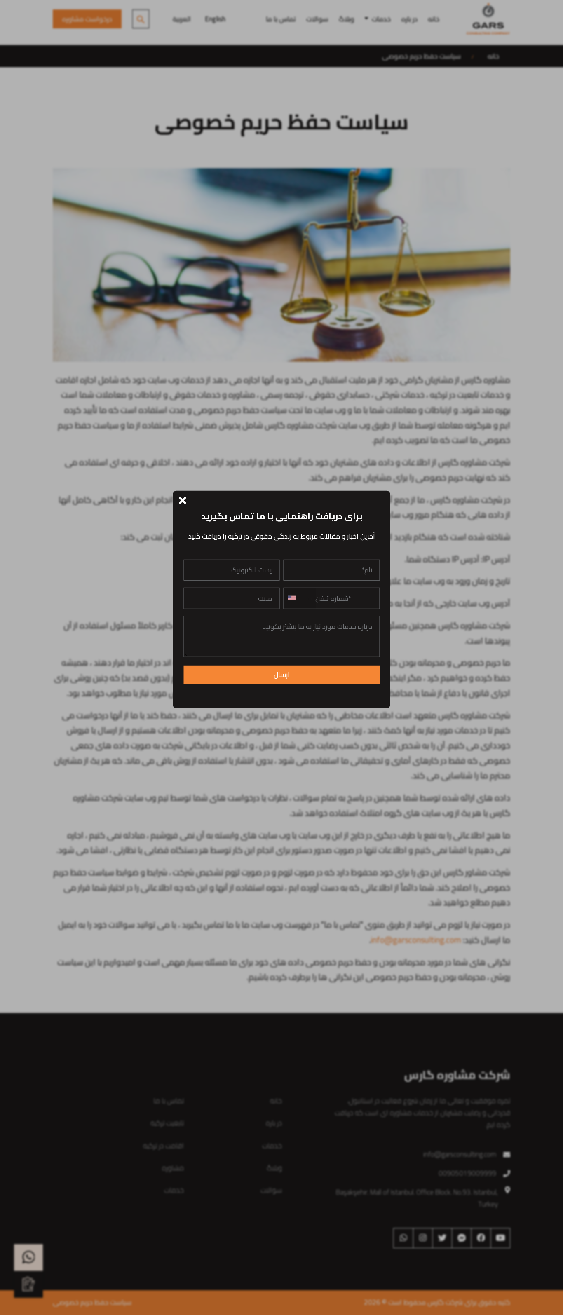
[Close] (182, 500)
